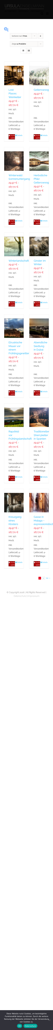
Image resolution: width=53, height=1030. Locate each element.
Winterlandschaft (19, 260)
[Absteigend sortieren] (40, 36)
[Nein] (49, 1020)
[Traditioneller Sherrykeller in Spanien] (39, 415)
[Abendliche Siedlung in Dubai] (39, 326)
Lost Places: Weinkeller (15, 93)
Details (19, 135)
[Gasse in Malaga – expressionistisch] (39, 500)
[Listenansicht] (28, 50)
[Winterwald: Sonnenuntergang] (14, 159)
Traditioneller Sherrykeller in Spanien (41, 435)
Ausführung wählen (13, 137)
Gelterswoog (41, 89)
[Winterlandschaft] (14, 244)
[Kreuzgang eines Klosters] (14, 500)
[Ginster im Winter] (39, 244)
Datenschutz (20, 596)
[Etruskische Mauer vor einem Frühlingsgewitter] (14, 326)
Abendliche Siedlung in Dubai (40, 346)
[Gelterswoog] (39, 73)
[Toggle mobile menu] (47, 13)
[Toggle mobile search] (42, 13)
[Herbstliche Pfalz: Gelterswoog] (39, 159)
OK (19, 1026)
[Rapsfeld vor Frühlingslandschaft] (14, 415)
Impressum (33, 596)
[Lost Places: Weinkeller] (14, 73)
